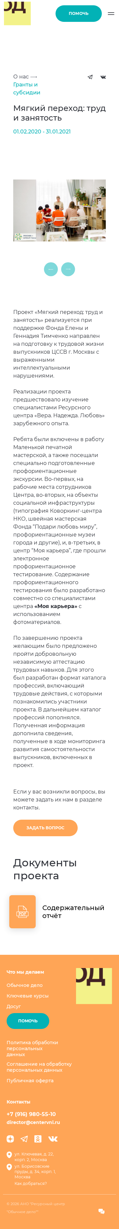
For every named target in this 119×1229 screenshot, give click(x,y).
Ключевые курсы (28, 996)
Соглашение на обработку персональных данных (39, 1067)
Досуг (14, 1006)
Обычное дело (25, 985)
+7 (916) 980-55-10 (31, 1114)
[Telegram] (24, 1139)
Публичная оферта (30, 1081)
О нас (21, 77)
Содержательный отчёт (73, 912)
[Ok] (38, 1139)
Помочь (79, 13)
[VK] (53, 1139)
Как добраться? (31, 1183)
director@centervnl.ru (33, 1122)
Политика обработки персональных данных (32, 1048)
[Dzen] (10, 1139)
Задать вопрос (45, 827)
